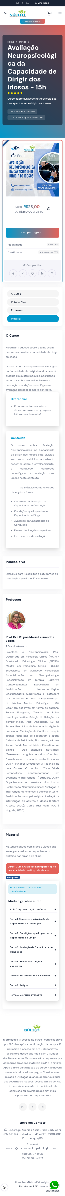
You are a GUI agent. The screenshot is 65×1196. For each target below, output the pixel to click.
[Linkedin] (27, 3)
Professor (17, 310)
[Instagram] (17, 3)
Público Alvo (18, 302)
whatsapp (43, 2)
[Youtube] (23, 1107)
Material (16, 318)
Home (11, 41)
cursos (22, 41)
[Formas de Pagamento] (47, 209)
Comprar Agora (31, 21)
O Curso (16, 293)
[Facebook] (22, 3)
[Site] (32, 1107)
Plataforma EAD (28, 1186)
